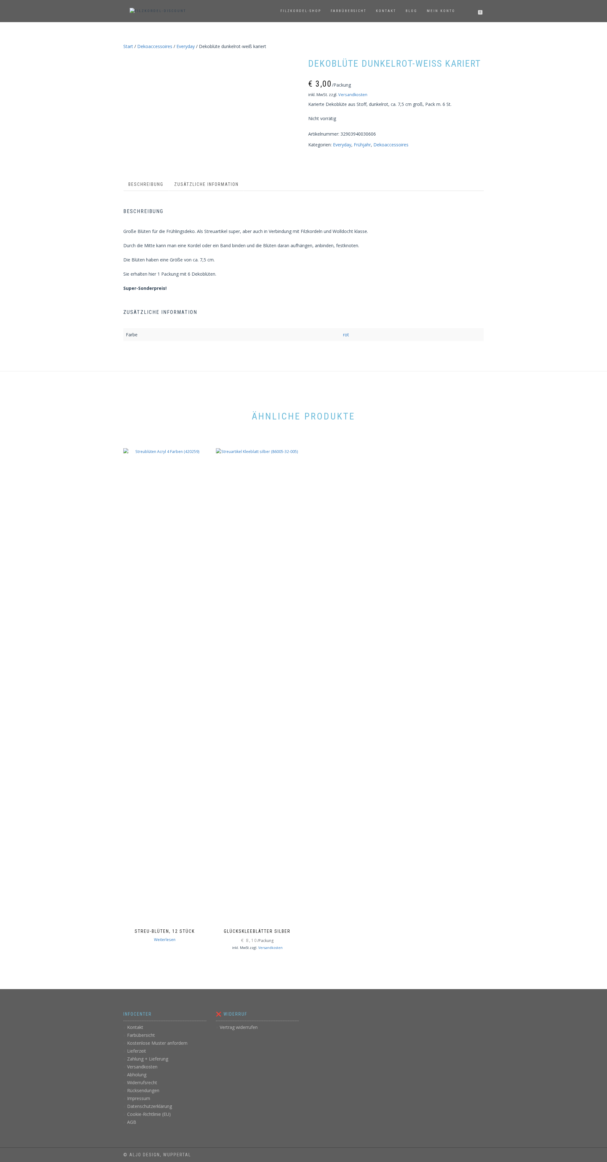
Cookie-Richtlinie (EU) (149, 1114)
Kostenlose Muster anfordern (157, 1043)
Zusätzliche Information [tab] (206, 184)
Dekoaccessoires (154, 46)
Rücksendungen (143, 1090)
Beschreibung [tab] (145, 184)
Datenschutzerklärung (149, 1106)
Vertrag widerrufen (239, 1027)
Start (128, 46)
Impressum (138, 1098)
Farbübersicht (348, 11)
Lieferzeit (136, 1051)
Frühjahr (362, 145)
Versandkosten (352, 94)
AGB (131, 1122)
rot (346, 335)
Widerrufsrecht (142, 1082)
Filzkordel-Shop (300, 11)
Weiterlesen (164, 939)
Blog (411, 11)
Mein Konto (441, 11)
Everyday (185, 46)
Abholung (136, 1075)
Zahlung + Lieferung (147, 1059)
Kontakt (386, 11)
